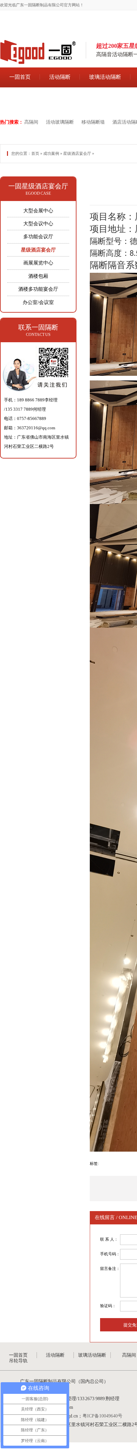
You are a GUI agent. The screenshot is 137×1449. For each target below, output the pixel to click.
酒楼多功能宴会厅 (38, 289)
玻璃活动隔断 (105, 77)
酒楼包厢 (38, 276)
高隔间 (31, 122)
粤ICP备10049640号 (102, 1415)
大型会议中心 (38, 223)
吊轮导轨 (20, 97)
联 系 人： (109, 1239)
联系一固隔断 (38, 327)
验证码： (108, 1305)
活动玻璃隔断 (60, 122)
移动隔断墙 (93, 122)
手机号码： (110, 1254)
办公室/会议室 (38, 302)
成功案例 (51, 153)
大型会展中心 (38, 210)
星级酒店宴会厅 (77, 153)
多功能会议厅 (38, 236)
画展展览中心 (38, 262)
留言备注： (110, 1268)
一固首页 (20, 77)
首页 (35, 153)
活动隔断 (59, 77)
